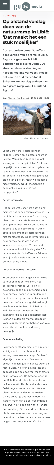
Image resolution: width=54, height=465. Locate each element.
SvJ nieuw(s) (9, 16)
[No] (50, 455)
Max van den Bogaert (18, 98)
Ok (27, 460)
